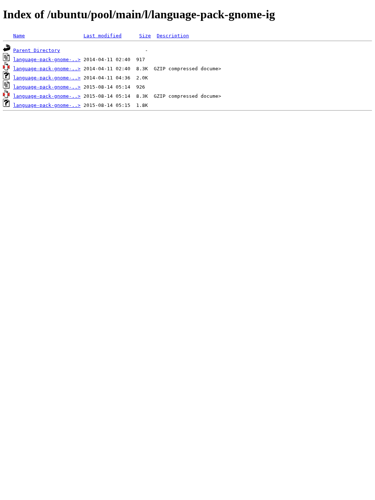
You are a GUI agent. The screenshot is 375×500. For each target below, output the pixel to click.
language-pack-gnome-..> (47, 59)
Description (173, 35)
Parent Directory (36, 50)
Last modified (102, 35)
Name (19, 35)
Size (145, 35)
